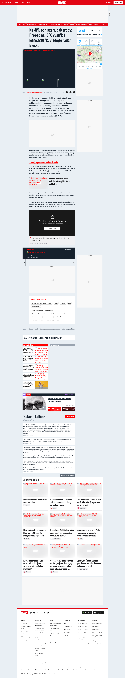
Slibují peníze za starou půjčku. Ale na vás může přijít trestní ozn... (28, 384)
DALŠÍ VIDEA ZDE (69, 395)
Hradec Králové (47, 317)
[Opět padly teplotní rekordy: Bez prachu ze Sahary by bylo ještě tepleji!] (41, 376)
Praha (33, 314)
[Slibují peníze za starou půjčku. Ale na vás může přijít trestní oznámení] (41, 385)
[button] (87, 613)
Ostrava (46, 314)
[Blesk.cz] (62, 2)
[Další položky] (106, 24)
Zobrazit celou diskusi (67, 475)
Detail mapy (89, 68)
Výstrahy (63, 303)
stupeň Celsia (70, 329)
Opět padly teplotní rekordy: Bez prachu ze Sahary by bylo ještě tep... (28, 375)
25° (99, 30)
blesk (36, 329)
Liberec (59, 314)
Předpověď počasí (38, 299)
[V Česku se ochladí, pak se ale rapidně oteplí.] (39, 50)
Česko (31, 329)
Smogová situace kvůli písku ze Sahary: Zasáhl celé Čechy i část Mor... (28, 367)
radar (63, 329)
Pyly (69, 303)
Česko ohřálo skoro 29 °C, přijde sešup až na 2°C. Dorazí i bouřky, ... (28, 358)
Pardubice (34, 320)
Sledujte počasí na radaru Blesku (43, 162)
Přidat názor (70, 416)
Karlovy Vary (50, 320)
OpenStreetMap (93, 62)
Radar (56, 303)
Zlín (58, 320)
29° (91, 30)
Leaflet (87, 62)
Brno (39, 314)
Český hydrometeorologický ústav (50, 329)
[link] (31, 613)
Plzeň (52, 314)
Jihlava (42, 320)
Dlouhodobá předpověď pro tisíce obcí (89, 34)
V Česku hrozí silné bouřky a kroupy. (42, 303)
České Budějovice (59, 317)
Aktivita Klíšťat (36, 306)
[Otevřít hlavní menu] (2, 2)
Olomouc (66, 314)
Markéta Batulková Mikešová (34, 92)
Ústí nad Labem (36, 317)
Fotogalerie (30, 249)
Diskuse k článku (35, 416)
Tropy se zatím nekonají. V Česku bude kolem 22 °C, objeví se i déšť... (28, 350)
